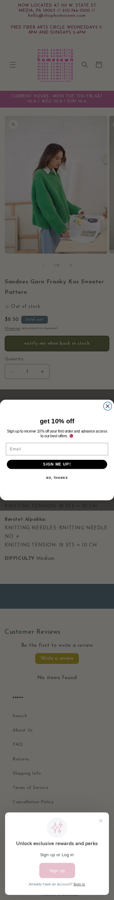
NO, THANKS (57, 478)
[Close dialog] (108, 406)
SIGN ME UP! (57, 464)
